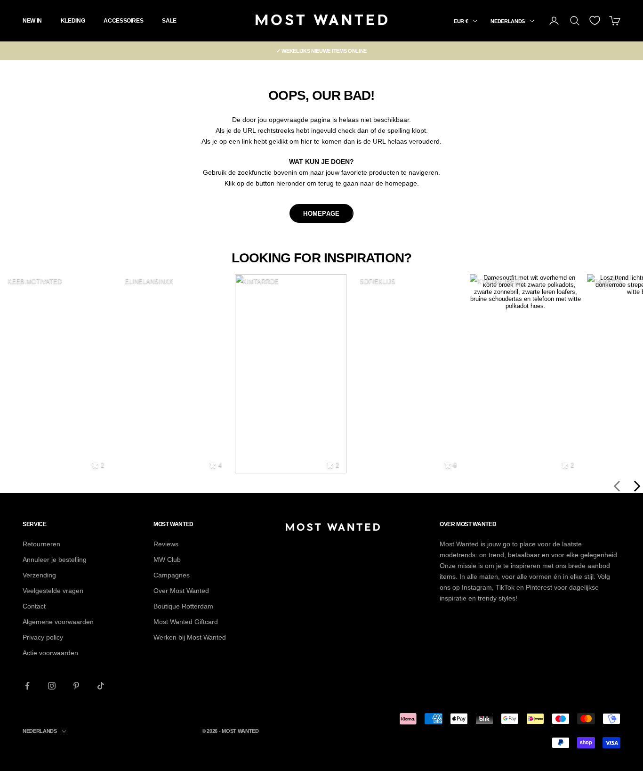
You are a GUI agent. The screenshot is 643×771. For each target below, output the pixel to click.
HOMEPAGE (321, 213)
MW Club (167, 559)
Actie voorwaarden (50, 653)
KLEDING (73, 20)
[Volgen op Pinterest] (76, 685)
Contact (34, 606)
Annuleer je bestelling (55, 559)
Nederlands (507, 21)
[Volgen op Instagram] (51, 685)
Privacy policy (43, 637)
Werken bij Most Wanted (189, 637)
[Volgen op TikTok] (100, 685)
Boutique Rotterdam (183, 606)
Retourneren (41, 544)
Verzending (39, 575)
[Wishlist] (595, 20)
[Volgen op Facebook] (27, 685)
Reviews (165, 544)
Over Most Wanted (181, 590)
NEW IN (32, 20)
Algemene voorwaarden (58, 621)
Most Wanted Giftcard (185, 621)
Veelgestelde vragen (53, 590)
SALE (169, 20)
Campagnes (171, 575)
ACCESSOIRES (123, 20)
